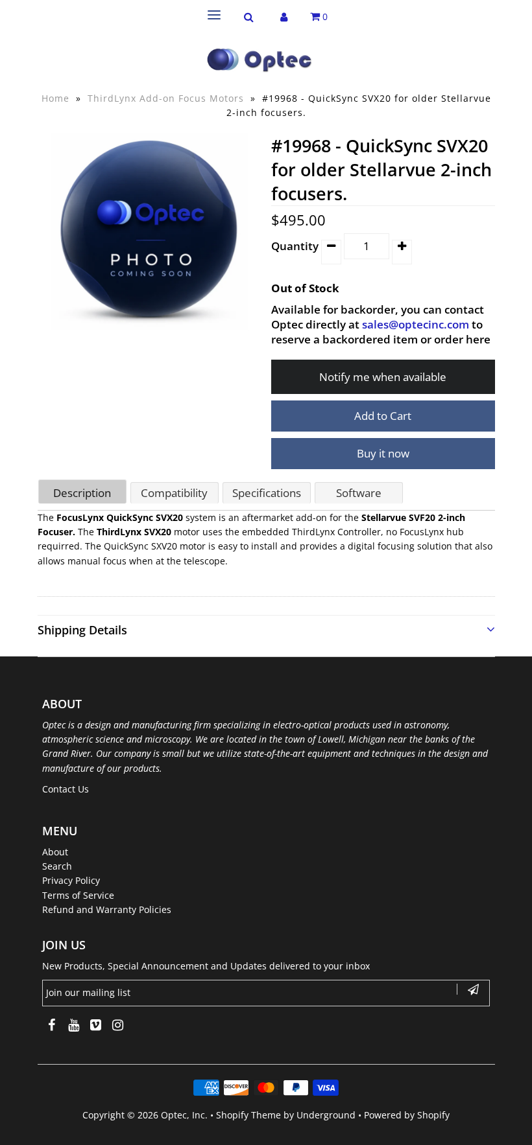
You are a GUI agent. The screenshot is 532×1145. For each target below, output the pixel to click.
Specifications (266, 492)
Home (55, 98)
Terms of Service (78, 895)
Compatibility (174, 492)
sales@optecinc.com (415, 324)
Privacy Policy (71, 880)
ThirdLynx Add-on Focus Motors (166, 98)
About (55, 852)
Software (358, 492)
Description (82, 492)
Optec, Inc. (184, 1115)
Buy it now (383, 453)
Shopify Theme (248, 1115)
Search (57, 866)
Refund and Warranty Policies (106, 909)
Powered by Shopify (407, 1115)
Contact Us (65, 789)
